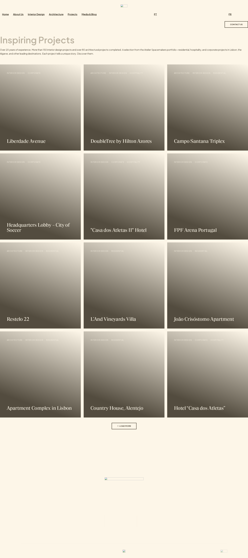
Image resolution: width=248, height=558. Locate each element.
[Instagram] (120, 535)
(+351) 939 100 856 (162, 520)
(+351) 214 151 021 (120, 520)
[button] (124, 426)
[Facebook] (112, 535)
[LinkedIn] (136, 535)
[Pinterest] (128, 535)
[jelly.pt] (223, 551)
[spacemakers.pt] (124, 5)
